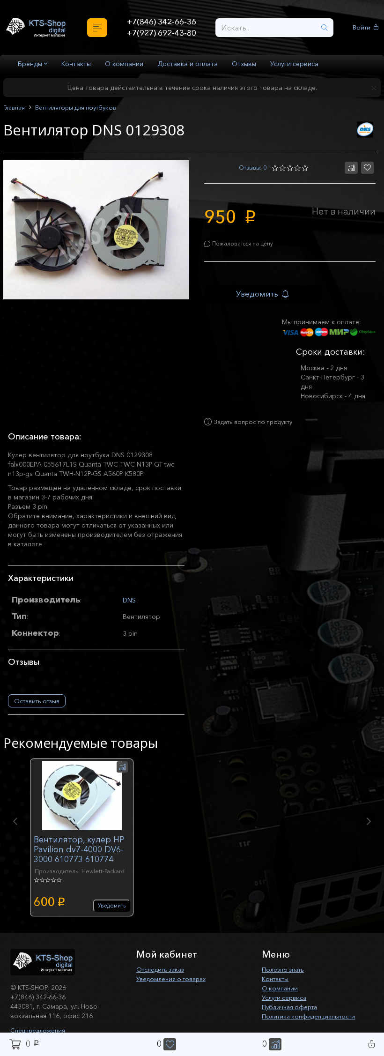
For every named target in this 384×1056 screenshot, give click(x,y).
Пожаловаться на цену (244, 245)
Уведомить (261, 296)
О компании (124, 63)
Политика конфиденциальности (312, 1021)
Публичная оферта (291, 1011)
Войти (362, 27)
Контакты (76, 63)
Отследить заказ (163, 974)
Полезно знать (285, 974)
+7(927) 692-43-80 (161, 33)
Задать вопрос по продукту (259, 427)
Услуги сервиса (294, 63)
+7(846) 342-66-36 (161, 21)
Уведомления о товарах (174, 983)
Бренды (31, 63)
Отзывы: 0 (251, 167)
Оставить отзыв (36, 705)
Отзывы (244, 63)
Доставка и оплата (187, 63)
